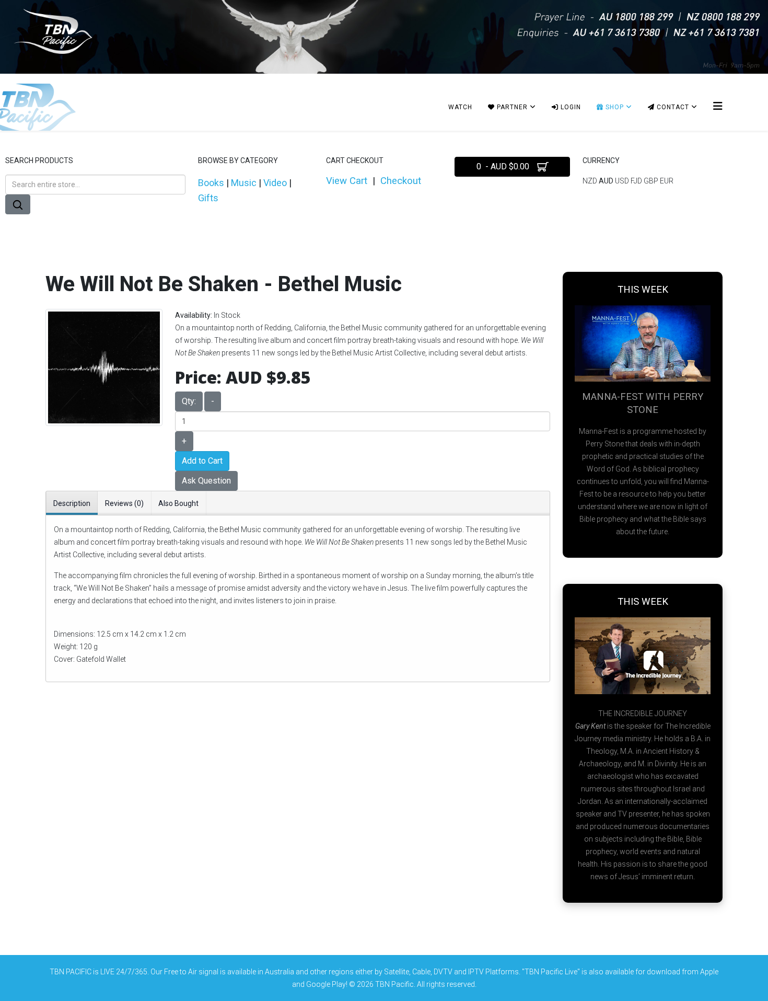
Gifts (208, 197)
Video (275, 182)
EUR (666, 181)
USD (623, 181)
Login (569, 107)
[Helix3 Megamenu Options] (718, 106)
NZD (591, 181)
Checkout (400, 181)
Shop (613, 107)
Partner (511, 107)
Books (211, 182)
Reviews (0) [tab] (124, 503)
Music (244, 182)
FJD (637, 181)
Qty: (189, 401)
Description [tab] (71, 503)
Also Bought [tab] (178, 503)
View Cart (346, 181)
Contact (672, 107)
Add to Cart (202, 461)
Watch (460, 107)
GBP (652, 181)
